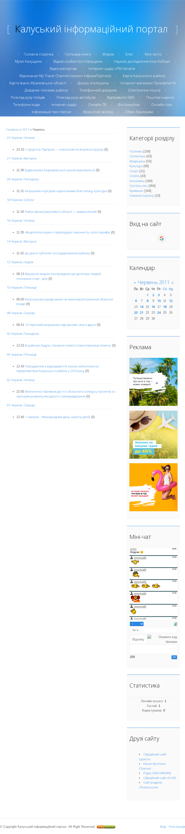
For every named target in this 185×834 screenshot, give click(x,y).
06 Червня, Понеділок (23, 333)
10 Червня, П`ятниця (21, 287)
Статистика (137, 156)
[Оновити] (175, 623)
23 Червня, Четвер (21, 137)
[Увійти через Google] (161, 238)
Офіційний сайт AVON (159, 778)
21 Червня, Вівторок (22, 158)
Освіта (134, 176)
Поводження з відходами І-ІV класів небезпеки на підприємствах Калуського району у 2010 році (57, 368)
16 (153, 306)
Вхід (163, 826)
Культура (136, 166)
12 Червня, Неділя (20, 262)
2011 (25, 129)
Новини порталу (142, 195)
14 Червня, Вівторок (22, 241)
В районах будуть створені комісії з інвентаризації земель (68, 345)
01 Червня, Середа (21, 405)
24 (159, 312)
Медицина (137, 161)
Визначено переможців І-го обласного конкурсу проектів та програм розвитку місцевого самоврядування (65, 393)
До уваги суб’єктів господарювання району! (57, 253)
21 (141, 312)
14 (141, 306)
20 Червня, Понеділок (23, 179)
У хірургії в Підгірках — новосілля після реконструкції (64, 149)
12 (170, 300)
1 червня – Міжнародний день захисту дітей (57, 417)
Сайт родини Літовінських (150, 784)
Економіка (137, 181)
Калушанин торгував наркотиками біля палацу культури (66, 191)
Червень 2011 (154, 282)
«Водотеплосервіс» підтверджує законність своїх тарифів (67, 232)
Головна (12, 129)
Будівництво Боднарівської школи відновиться (60, 170)
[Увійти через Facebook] (153, 238)
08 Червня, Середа (21, 313)
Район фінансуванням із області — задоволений (61, 211)
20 (136, 312)
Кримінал (136, 191)
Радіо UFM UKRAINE (157, 773)
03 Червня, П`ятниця (21, 354)
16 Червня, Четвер (21, 220)
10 (159, 300)
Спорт (134, 171)
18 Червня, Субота (20, 200)
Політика (136, 151)
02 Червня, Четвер (21, 380)
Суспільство (139, 185)
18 (164, 306)
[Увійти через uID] (145, 238)
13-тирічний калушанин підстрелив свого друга (60, 325)
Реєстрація (177, 826)
